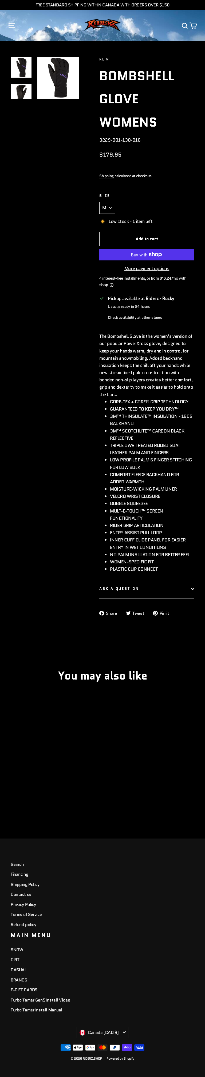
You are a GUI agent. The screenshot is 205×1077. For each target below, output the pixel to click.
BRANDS (19, 980)
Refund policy (23, 924)
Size (104, 195)
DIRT (15, 960)
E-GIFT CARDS (24, 990)
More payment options (146, 268)
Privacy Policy (23, 904)
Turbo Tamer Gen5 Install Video (40, 1000)
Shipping (106, 176)
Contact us (21, 894)
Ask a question (119, 588)
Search (17, 864)
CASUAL (18, 970)
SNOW (17, 950)
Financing (19, 874)
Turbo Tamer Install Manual (36, 1010)
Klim (104, 59)
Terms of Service (26, 914)
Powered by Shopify (120, 1058)
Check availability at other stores (135, 317)
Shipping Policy (25, 884)
